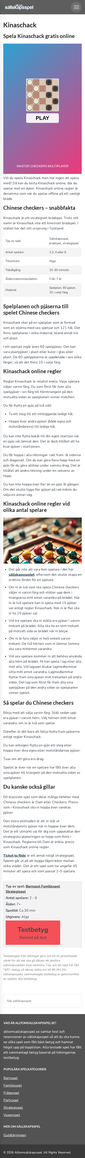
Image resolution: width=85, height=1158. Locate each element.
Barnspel (33, 886)
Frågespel (11, 1092)
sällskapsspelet (21, 574)
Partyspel (11, 1100)
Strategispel (16, 891)
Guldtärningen (14, 1135)
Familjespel (50, 886)
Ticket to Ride (14, 855)
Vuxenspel (11, 1115)
